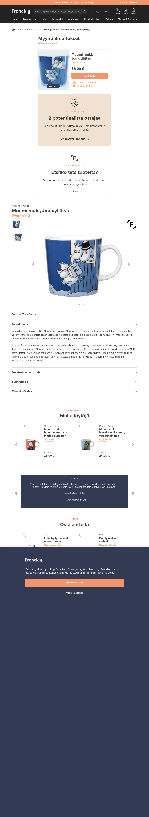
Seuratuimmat (30, 19)
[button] (33, 264)
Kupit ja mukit (51, 29)
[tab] (74, 324)
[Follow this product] (24, 426)
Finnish (133, 2)
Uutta (14, 19)
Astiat (38, 29)
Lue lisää (73, 191)
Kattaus (109, 19)
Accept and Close (74, 582)
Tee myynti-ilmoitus (72, 139)
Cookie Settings (74, 592)
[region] (74, 682)
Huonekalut (57, 19)
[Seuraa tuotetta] (131, 224)
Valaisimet (73, 19)
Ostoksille (89, 75)
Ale (44, 19)
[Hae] (84, 11)
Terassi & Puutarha (127, 19)
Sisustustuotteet (92, 19)
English (123, 2)
